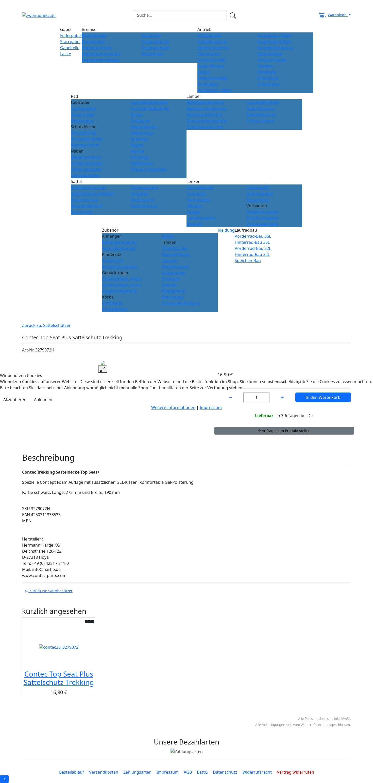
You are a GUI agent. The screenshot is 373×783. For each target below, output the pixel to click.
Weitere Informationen (173, 407)
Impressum (211, 407)
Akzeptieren (14, 399)
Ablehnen (43, 399)
